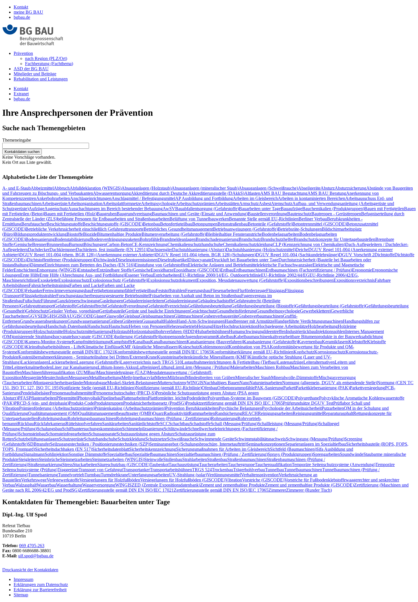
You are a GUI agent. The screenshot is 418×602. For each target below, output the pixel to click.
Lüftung (165, 367)
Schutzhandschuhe (100, 438)
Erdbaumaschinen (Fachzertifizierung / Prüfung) (309, 270)
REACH (250, 413)
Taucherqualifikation (273, 464)
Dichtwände (105, 259)
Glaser (99, 316)
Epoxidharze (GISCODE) (196, 270)
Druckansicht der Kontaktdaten (30, 569)
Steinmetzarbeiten (76, 459)
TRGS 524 (202, 469)
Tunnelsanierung (43, 474)
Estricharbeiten (166, 275)
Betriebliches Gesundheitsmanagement (178, 229)
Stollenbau (172, 459)
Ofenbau (209, 387)
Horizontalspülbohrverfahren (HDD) (163, 331)
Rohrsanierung (224, 418)
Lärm (178, 367)
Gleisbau (131, 316)
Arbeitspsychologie (158, 203)
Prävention (23, 53)
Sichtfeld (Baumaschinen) (293, 449)
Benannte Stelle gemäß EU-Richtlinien (264, 218)
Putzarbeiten (333, 408)
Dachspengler (159, 249)
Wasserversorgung (98, 485)
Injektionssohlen (330, 331)
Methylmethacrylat (138, 377)
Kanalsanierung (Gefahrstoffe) (270, 341)
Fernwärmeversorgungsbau (67, 290)
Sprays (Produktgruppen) (290, 454)
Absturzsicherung (350, 188)
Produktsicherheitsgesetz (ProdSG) (154, 403)
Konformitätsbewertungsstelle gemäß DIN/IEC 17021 (65, 351)
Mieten (161, 377)
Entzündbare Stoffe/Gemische (124, 270)
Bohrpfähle (150, 239)
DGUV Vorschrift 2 (356, 254)
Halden (170, 321)
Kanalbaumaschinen (168, 341)
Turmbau (92, 474)
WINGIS (123, 485)
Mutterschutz (169, 382)
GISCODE (83, 316)
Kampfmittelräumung (91, 341)
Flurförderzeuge (251, 290)
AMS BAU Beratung (326, 193)
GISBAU (64, 316)
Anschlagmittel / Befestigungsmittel (143, 198)
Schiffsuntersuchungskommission (92, 428)
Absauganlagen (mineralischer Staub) (205, 188)
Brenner (39, 244)
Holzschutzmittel (49, 331)
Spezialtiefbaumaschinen (155, 454)
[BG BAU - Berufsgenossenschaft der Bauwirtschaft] (32, 43)
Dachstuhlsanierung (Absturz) (199, 249)
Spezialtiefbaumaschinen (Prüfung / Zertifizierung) (222, 454)
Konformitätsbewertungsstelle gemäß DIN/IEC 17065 (162, 351)
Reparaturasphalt (338, 413)
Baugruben (107, 213)
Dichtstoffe (384, 254)
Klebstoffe (357, 341)
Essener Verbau (139, 275)
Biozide (90, 234)
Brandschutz (250, 239)
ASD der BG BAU (31, 68)
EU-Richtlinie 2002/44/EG (285, 275)
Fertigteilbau (144, 290)
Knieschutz (189, 346)
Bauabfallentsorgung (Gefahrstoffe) (207, 208)
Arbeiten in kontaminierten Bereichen (311, 198)
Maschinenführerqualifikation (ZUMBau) (59, 372)
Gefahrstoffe (65, 305)
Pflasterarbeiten (42, 398)
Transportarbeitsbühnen (171, 469)
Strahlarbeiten (194, 459)
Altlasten (252, 193)
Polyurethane (307, 398)
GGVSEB (37, 316)
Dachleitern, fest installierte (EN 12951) (111, 249)
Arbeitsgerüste (54, 203)
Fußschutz (31, 300)
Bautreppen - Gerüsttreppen (336, 213)
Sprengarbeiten (326, 454)
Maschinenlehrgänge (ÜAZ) (121, 372)
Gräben (115, 321)
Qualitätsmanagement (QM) (53, 413)
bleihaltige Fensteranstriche (237, 234)
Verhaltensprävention (260, 474)
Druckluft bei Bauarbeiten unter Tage (245, 259)
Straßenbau (217, 459)
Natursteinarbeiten (265, 382)
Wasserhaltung (69, 485)
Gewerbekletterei (315, 311)
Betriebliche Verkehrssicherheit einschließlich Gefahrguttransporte (84, 229)
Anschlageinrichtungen (90, 198)
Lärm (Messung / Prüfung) (206, 367)
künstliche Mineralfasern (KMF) (219, 357)
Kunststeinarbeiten (173, 357)
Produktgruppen (108, 403)
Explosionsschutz (74, 280)
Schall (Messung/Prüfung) (234, 423)
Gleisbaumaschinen (156, 316)
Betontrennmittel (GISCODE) (319, 224)
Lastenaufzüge (290, 362)
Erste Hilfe (30, 275)
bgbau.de (22, 17)
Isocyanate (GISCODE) (93, 336)
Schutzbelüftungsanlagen (36, 438)
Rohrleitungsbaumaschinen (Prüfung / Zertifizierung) (163, 418)
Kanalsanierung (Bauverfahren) (215, 341)
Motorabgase (95, 382)
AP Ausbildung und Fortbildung (204, 198)
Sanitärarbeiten (115, 423)
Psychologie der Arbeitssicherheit (292, 408)
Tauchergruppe (241, 464)
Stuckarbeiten (85, 464)
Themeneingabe (16, 140)
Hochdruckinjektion (240, 326)
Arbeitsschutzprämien (195, 203)
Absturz (327, 188)
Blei (209, 234)
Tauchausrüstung (184, 464)
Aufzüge (36, 208)
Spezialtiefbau (120, 454)
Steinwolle (153, 459)
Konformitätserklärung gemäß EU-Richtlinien (252, 351)
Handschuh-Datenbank (66, 326)
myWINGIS (192, 382)
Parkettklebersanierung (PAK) (323, 387)
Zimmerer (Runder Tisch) (309, 490)
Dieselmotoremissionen (137, 259)
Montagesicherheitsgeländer (59, 382)
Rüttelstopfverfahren (83, 423)
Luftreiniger (147, 367)
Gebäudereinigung (180, 300)
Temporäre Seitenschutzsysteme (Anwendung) (333, 464)
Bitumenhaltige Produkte (119, 234)
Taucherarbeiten (213, 464)
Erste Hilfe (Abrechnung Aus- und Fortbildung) (82, 275)
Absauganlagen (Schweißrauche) (268, 188)
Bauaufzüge (291, 208)
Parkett (289, 387)
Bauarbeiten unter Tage (260, 208)
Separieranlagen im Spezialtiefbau (315, 444)
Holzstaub (121, 331)
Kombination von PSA (249, 346)
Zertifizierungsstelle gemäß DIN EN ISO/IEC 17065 (221, 490)
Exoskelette (48, 280)
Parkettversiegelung (367, 387)
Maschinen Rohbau (272, 367)
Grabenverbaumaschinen (260, 316)
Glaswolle (114, 316)
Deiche (301, 249)
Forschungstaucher (73, 295)
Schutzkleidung (131, 438)
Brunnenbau (58, 244)
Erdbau (226, 270)
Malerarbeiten (242, 367)
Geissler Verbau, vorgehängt (73, 311)
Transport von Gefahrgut (100, 469)
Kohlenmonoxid (214, 346)
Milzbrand (176, 377)
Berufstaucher (33, 224)
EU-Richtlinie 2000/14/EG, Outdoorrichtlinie (220, 275)
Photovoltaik (89, 398)
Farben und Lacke (85, 285)
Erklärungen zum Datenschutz (41, 584)
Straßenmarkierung (45, 464)
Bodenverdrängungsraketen (115, 239)
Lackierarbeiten (62, 362)
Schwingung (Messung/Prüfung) (315, 438)
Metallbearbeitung (105, 377)
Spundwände (351, 454)
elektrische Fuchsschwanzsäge (285, 264)
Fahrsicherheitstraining (49, 285)
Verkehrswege (34, 479)
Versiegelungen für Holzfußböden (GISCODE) (182, 479)
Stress (67, 464)
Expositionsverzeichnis (354, 280)
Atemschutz (281, 203)
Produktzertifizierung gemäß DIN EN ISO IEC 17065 (234, 403)
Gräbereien (132, 321)
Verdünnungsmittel (224, 474)
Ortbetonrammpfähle (235, 387)
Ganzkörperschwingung (78, 300)
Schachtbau (179, 423)
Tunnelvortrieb (71, 474)
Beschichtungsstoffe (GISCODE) (112, 224)
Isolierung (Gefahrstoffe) (137, 336)
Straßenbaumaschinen (246, 459)
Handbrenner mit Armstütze (249, 321)
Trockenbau (222, 469)
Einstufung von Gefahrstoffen (161, 264)
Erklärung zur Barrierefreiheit (40, 589)
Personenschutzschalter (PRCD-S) (125, 392)
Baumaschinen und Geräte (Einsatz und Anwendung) (200, 213)
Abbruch (62, 188)
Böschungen (95, 244)
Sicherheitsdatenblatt (110, 449)
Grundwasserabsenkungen (43, 321)
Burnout (76, 244)
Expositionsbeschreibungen (309, 280)
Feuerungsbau (197, 290)
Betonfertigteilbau (176, 224)
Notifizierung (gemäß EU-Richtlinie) (169, 387)
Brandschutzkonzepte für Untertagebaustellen (334, 239)
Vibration (233, 479)
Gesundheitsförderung (236, 311)
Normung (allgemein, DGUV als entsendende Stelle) (329, 382)
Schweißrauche (180, 438)
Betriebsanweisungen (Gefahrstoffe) (245, 229)
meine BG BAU (28, 12)
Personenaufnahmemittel (72, 392)
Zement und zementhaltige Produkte (232, 485)
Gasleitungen (111, 300)
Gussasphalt (153, 321)
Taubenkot (159, 464)
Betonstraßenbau (233, 224)
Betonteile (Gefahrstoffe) (270, 224)
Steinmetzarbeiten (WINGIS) (118, 459)
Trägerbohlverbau (249, 469)
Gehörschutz (37, 311)
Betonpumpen (205, 224)
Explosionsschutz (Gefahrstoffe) (118, 280)
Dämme (37, 264)
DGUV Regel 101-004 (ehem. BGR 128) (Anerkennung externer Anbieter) (87, 254)
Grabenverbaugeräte (220, 316)
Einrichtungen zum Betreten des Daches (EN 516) (89, 264)
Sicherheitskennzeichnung (152, 449)
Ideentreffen (275, 331)
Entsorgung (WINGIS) (57, 270)
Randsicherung (228, 413)
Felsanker (34, 290)
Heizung (204, 326)
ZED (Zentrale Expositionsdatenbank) (166, 485)
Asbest (265, 203)
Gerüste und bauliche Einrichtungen (157, 311)
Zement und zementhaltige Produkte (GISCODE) (309, 485)
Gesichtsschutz (203, 311)
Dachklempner (62, 249)
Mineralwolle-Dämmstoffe (294, 377)
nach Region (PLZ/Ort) (46, 58)
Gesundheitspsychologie (278, 311)
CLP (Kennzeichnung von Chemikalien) (309, 244)
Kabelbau (225, 336)
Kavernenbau (310, 341)
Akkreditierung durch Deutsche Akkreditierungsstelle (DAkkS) (187, 193)
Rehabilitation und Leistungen (41, 78)
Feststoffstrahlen (170, 290)
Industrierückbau (301, 331)
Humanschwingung (246, 331)
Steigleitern (28, 459)
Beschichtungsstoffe (64, 224)
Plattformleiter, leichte (167, 398)
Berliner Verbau (313, 218)
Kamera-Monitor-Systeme (48, 341)
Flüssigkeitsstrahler (39, 295)
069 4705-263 (31, 545)
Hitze (217, 326)
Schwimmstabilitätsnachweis (260, 438)
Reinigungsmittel (308, 413)
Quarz (158, 413)
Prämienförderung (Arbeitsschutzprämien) (56, 408)
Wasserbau (46, 485)
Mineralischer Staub (253, 377)
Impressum (23, 579)
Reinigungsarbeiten (275, 413)
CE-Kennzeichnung (149, 244)
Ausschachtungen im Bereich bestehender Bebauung (115, 208)
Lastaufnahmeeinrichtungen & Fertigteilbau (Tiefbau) (229, 362)
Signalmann (34, 454)
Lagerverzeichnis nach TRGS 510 (151, 362)
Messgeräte (32, 377)
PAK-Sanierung (268, 387)
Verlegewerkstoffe (63, 479)
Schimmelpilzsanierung (143, 428)
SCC (164, 423)
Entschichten (25, 270)
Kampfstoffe (121, 341)
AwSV (169, 208)
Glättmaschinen (188, 316)
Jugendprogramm (200, 336)
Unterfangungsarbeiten (148, 474)
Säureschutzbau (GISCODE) (123, 464)
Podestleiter (197, 398)
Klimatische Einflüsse (101, 346)
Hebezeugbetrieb (181, 326)
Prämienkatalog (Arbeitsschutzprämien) (129, 408)
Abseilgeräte (309, 188)
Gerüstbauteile (112, 311)
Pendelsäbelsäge (35, 392)
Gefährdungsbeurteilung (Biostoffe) (263, 305)
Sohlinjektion (57, 454)
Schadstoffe (200, 423)
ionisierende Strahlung (33, 336)
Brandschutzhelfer (277, 239)
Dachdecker (38, 249)
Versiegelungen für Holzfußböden (109, 479)
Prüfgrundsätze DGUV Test (308, 403)
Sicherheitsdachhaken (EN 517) (63, 449)
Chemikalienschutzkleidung (248, 244)
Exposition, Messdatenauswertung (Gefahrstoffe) (240, 280)
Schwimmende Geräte (214, 438)
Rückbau (26, 423)
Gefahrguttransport (37, 305)
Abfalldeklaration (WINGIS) (95, 188)
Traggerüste (67, 469)
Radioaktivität (176, 413)
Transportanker (136, 469)
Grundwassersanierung (88, 321)
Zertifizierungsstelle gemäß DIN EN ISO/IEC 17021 (126, 490)
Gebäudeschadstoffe (215, 300)
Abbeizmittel (42, 188)
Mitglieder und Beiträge (35, 73)
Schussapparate (102, 433)
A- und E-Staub (16, 188)
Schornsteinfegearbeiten (67, 433)
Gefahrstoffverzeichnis (167, 305)
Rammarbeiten (202, 413)
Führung (48, 300)
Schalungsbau (49, 428)
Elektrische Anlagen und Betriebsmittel (223, 264)
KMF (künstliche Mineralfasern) (150, 346)
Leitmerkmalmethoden (32, 367)
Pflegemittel (67, 398)
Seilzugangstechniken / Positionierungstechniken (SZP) (99, 444)
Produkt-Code (81, 403)
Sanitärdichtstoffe (144, 423)
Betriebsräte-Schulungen (300, 229)
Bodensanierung (40, 239)
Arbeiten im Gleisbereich (255, 198)
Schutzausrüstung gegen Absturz (145, 433)
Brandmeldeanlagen (178, 239)
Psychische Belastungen (240, 408)
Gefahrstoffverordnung (126, 305)
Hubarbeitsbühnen (212, 331)
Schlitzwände (176, 428)
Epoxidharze (162, 270)
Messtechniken (55, 377)
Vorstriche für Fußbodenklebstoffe (315, 479)
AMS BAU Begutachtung (283, 193)
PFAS (23, 398)
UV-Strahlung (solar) (188, 474)
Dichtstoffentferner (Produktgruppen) (60, 259)
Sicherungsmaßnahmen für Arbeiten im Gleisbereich (223, 449)
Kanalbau (141, 341)
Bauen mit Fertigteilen (384, 208)
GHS (51, 316)
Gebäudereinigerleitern (143, 300)
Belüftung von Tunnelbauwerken (199, 218)
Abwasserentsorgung (112, 193)
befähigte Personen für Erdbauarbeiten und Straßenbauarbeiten (113, 218)
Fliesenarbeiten (223, 290)
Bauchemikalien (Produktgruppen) (333, 208)
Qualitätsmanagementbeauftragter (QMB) (115, 413)
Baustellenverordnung (267, 213)
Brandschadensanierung (217, 239)
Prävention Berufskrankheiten (192, 408)
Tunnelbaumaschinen (303, 469)
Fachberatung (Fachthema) (49, 63)
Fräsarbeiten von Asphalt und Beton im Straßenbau (195, 295)
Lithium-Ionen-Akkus (117, 367)
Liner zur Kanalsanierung (75, 367)
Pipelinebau (110, 398)
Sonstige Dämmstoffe (88, 454)
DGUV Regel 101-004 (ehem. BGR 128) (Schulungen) (205, 254)
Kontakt (21, 7)
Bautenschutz (299, 213)
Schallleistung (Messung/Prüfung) (288, 423)
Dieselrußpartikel (173, 259)
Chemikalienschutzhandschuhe (195, 244)
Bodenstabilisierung (72, 239)
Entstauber (87, 270)
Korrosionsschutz (329, 351)
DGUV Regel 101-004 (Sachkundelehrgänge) (297, 254)
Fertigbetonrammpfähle (112, 290)
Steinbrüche (49, 459)
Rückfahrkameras (49, 423)
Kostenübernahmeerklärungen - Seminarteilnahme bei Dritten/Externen (82, 357)
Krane (151, 357)
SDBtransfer (39, 444)
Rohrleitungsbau (52, 418)
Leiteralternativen (319, 362)
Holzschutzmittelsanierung (88, 331)
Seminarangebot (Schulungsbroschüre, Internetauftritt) (197, 444)
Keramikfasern (335, 341)
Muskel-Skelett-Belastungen (132, 382)
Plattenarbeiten (134, 398)
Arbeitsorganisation (84, 203)
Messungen (79, 377)
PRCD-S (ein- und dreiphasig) (41, 403)
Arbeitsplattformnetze (121, 203)
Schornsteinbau (32, 433)
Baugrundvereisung (134, 213)
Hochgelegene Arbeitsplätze (283, 326)
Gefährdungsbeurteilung (209, 305)
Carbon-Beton (119, 244)
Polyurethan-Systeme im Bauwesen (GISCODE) (251, 398)
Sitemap (21, 594)
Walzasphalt (26, 485)
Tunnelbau (274, 469)
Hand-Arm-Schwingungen (201, 321)
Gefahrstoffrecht (91, 305)
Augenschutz (56, 208)
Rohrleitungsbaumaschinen (91, 418)
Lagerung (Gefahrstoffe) (98, 362)
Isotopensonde (172, 336)
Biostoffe (75, 234)
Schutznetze (156, 438)
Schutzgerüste (71, 438)
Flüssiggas (275, 290)
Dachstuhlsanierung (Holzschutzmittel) (260, 249)
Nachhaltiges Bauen (221, 382)
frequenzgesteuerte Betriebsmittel (120, 295)
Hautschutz (119, 326)
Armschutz (249, 203)
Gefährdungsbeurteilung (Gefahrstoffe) (330, 305)
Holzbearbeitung (323, 326)
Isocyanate (62, 336)
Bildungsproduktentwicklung (40, 234)
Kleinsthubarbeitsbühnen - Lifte (53, 346)
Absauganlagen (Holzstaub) (146, 188)
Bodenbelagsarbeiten (280, 234)
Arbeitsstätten (227, 203)
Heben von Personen (147, 326)
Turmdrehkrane (114, 474)
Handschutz (98, 326)
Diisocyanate (200, 259)
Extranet (21, 93)
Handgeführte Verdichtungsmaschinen (308, 321)
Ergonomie (362, 270)
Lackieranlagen (35, 362)
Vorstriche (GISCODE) (263, 479)
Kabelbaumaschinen (252, 336)
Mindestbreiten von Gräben (210, 377)
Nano (244, 382)
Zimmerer (277, 490)
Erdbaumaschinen (249, 270)
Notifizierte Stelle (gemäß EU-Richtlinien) (98, 387)
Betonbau (151, 224)
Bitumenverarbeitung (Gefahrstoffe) (174, 234)
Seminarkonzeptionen (265, 444)
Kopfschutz (303, 351)
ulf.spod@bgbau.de (35, 555)
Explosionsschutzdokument (171, 280)
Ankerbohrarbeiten (53, 198)
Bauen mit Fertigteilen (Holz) (70, 213)
